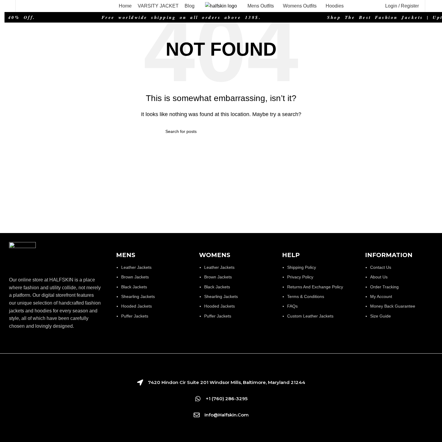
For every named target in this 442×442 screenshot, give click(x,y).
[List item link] (151, 294)
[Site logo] (221, 5)
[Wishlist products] (7, 6)
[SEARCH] (274, 131)
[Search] (23, 6)
